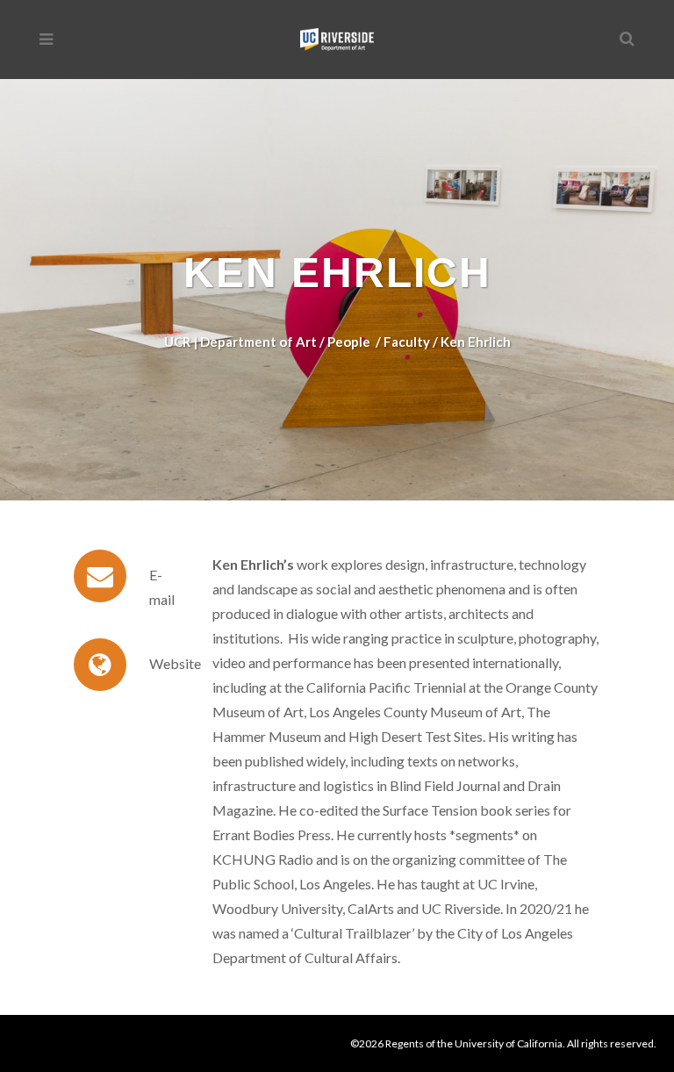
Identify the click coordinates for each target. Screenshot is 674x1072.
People (348, 341)
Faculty (407, 341)
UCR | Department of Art (240, 341)
